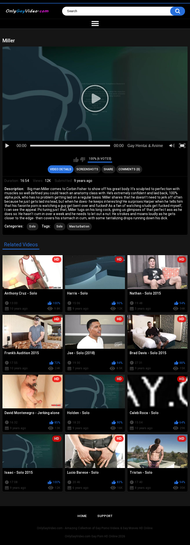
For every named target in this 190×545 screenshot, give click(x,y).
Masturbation (79, 226)
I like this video (76, 159)
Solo (32, 226)
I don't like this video (82, 159)
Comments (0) (129, 169)
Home (82, 516)
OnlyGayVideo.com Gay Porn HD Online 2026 (95, 536)
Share (108, 169)
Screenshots (87, 169)
